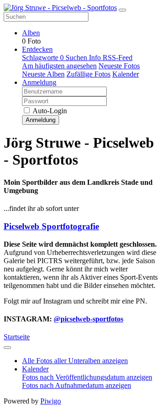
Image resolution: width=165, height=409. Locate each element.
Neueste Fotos (119, 66)
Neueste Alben (43, 74)
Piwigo (50, 401)
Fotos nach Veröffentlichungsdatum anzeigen (87, 377)
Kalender (125, 74)
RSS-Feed (117, 57)
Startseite (17, 337)
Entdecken (37, 49)
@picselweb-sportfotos (88, 319)
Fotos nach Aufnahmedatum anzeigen (76, 385)
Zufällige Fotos (88, 74)
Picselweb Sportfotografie (51, 226)
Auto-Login (49, 111)
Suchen (77, 57)
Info (96, 57)
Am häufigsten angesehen (59, 66)
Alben (31, 33)
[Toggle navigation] (122, 10)
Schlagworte (43, 57)
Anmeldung (39, 82)
